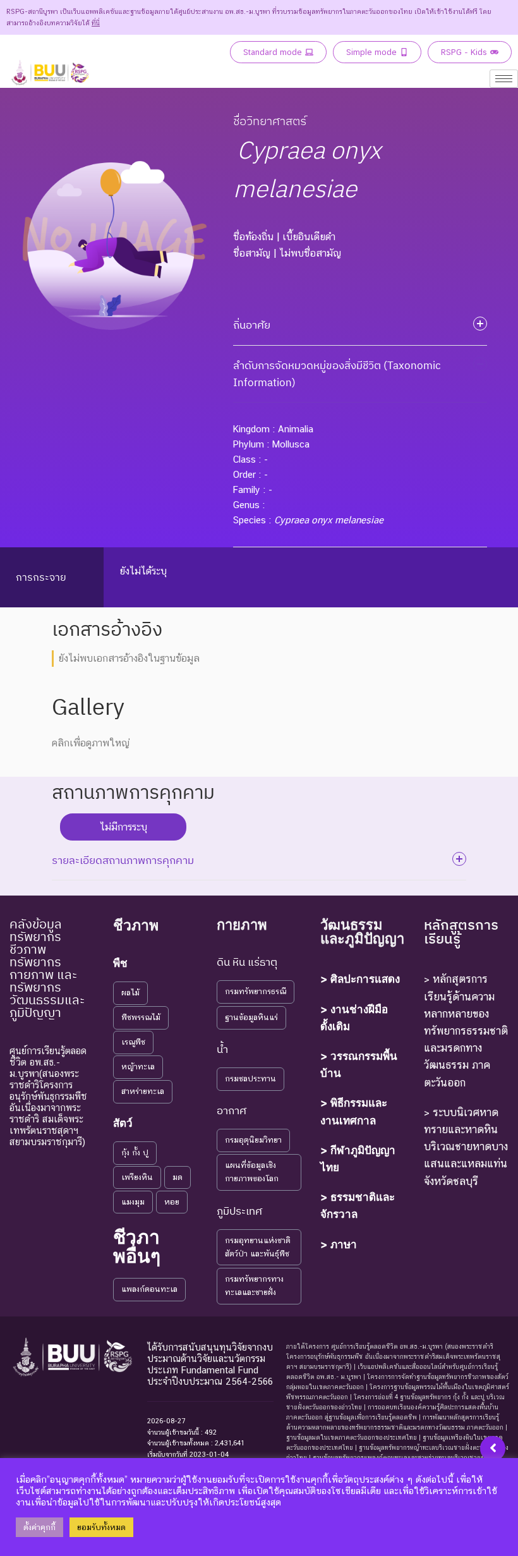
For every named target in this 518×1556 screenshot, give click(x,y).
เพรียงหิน (137, 1177)
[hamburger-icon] (504, 79)
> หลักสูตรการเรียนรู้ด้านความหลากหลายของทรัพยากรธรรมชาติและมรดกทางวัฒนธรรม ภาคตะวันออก (466, 1030)
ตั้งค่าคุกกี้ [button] (39, 1527)
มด (177, 1177)
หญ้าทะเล (138, 1066)
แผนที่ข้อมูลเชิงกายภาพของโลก (252, 1171)
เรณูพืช (133, 1042)
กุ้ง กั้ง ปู (134, 1152)
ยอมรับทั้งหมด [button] (101, 1527)
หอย (171, 1202)
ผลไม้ (130, 992)
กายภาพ (242, 924)
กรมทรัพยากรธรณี (255, 991)
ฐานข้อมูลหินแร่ (251, 1017)
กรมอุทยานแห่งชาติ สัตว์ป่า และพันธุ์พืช (258, 1247)
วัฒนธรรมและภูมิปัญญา (362, 931)
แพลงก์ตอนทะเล (149, 1289)
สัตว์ (123, 1123)
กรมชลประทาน (250, 1078)
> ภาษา (338, 1244)
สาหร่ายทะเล (142, 1091)
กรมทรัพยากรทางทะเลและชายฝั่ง (254, 1285)
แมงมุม (133, 1202)
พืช (120, 963)
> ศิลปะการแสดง (360, 979)
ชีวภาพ (136, 925)
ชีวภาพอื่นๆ (136, 1246)
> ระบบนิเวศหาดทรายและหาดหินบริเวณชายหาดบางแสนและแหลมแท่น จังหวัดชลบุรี (466, 1147)
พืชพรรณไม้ (140, 1017)
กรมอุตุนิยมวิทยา (253, 1140)
